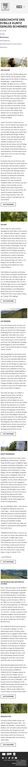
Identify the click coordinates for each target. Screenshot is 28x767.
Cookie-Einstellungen (21, 761)
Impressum (23, 760)
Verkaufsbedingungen (21, 764)
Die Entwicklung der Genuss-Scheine (11, 44)
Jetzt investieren (8, 204)
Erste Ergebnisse (5, 40)
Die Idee (2, 34)
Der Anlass (3, 30)
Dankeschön (3, 47)
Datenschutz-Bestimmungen (19, 763)
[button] (19, 6)
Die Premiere (4, 37)
